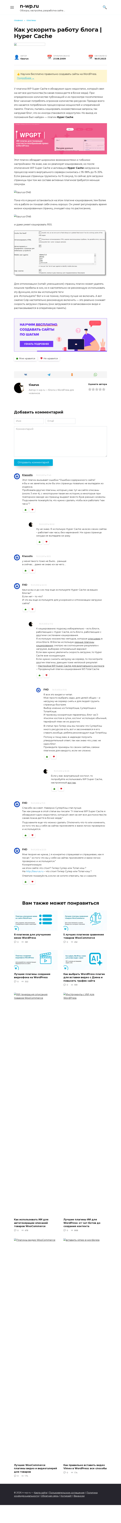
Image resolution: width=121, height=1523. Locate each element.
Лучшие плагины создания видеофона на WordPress (32, 976)
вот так (72, 782)
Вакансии (79, 1496)
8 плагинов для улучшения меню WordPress (32, 936)
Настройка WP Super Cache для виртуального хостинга (71, 665)
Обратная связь (50, 1496)
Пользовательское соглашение (67, 1492)
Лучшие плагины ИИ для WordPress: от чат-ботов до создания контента (81, 1223)
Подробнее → (25, 78)
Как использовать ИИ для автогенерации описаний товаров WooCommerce (31, 1223)
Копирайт (66, 1496)
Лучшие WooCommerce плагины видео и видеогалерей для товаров (35, 1468)
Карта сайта (40, 1492)
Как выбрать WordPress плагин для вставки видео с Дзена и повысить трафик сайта (84, 977)
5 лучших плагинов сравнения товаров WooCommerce (83, 936)
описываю (94, 638)
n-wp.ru (29, 6)
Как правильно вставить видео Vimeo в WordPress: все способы (85, 1467)
